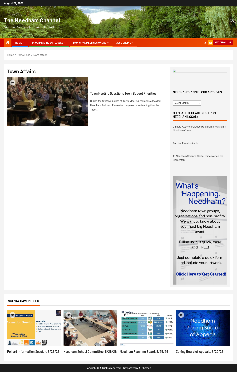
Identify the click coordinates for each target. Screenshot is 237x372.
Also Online (123, 43)
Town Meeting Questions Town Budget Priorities (123, 93)
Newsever (129, 368)
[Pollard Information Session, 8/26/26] (34, 328)
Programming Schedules (47, 43)
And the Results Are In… (186, 143)
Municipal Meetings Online (89, 43)
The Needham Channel (32, 20)
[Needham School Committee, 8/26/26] (90, 328)
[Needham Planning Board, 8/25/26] (147, 328)
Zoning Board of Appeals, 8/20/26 (199, 351)
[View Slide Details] (200, 77)
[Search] (205, 43)
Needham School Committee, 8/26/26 (90, 351)
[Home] (8, 43)
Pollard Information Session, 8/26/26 (33, 351)
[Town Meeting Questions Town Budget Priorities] (47, 101)
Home (18, 43)
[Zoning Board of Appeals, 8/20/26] (203, 328)
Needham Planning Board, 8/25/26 (144, 351)
